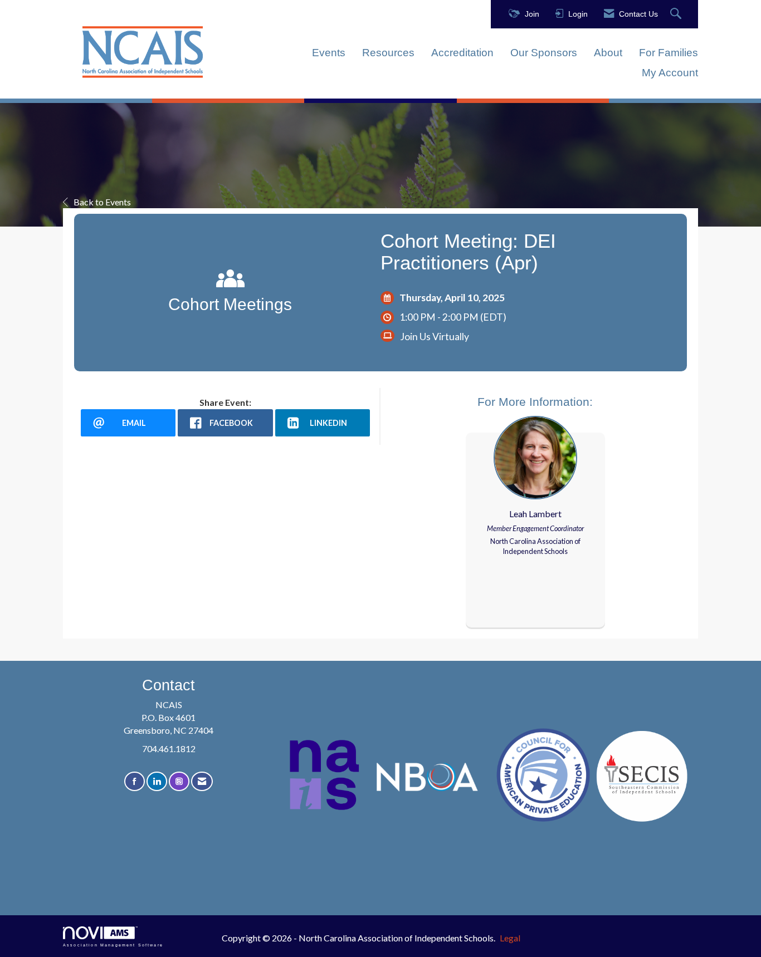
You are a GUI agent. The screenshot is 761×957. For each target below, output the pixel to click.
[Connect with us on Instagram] (179, 781)
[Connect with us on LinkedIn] (157, 781)
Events (328, 52)
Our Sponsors (543, 52)
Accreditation (462, 52)
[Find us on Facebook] (134, 781)
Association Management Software (113, 945)
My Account (670, 72)
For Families (668, 52)
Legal (510, 938)
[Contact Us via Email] (202, 781)
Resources (388, 52)
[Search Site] (677, 14)
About (608, 52)
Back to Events (102, 202)
